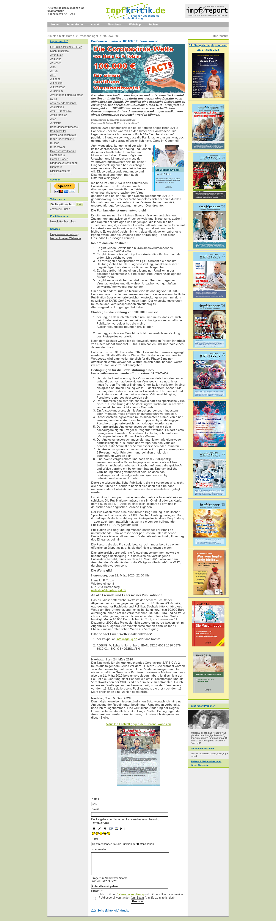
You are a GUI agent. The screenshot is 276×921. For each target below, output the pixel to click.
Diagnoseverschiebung (64, 163)
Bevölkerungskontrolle (63, 135)
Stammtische (74, 24)
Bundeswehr (57, 147)
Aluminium (56, 91)
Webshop (135, 24)
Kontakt (95, 24)
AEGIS (54, 71)
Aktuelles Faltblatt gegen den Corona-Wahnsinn (138, 724)
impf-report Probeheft (203, 706)
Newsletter (114, 24)
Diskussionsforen (60, 170)
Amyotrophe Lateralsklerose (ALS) (66, 97)
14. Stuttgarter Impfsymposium (208, 45)
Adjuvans (55, 59)
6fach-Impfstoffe (59, 51)
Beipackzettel (58, 131)
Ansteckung (57, 107)
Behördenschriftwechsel (64, 127)
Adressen (55, 63)
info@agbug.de (126, 639)
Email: (95, 809)
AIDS (53, 75)
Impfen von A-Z (59, 41)
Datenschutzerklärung (130, 894)
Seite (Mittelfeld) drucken (114, 910)
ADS (53, 66)
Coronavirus (57, 155)
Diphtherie (56, 167)
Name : (96, 798)
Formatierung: (100, 822)
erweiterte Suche (60, 209)
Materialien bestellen (202, 748)
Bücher (54, 142)
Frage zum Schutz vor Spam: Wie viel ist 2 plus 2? (109, 880)
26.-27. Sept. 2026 (208, 49)
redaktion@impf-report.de (108, 590)
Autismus (55, 122)
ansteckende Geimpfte (63, 103)
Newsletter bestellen (62, 221)
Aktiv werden (57, 87)
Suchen (153, 24)
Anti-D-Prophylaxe (61, 111)
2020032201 (111, 35)
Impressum (221, 35)
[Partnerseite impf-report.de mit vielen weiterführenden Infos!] (207, 16)
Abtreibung (56, 55)
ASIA (53, 119)
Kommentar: (99, 849)
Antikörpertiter (58, 114)
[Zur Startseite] (135, 21)
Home (55, 24)
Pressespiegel (88, 35)
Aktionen (55, 79)
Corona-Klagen (59, 159)
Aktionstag (56, 83)
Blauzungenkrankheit (62, 139)
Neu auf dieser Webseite (65, 238)
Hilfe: (95, 838)
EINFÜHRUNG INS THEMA (66, 47)
